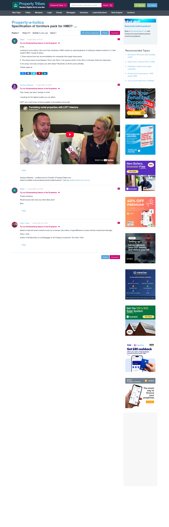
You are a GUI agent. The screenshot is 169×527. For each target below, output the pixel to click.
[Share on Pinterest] (39, 73)
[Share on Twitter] (33, 73)
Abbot (22, 39)
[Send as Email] (22, 73)
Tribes (27, 12)
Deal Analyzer (117, 12)
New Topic (16, 12)
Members (39, 12)
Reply (24, 170)
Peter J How (25, 223)
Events (59, 12)
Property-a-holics (28, 22)
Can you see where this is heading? (141, 80)
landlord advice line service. (79, 180)
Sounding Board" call (139, 31)
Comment (114, 33)
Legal (49, 12)
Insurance (84, 12)
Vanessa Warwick (27, 85)
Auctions (131, 12)
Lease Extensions (100, 12)
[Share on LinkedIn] (44, 73)
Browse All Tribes (57, 5)
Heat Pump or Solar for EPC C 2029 (141, 61)
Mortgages (71, 12)
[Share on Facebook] (28, 73)
